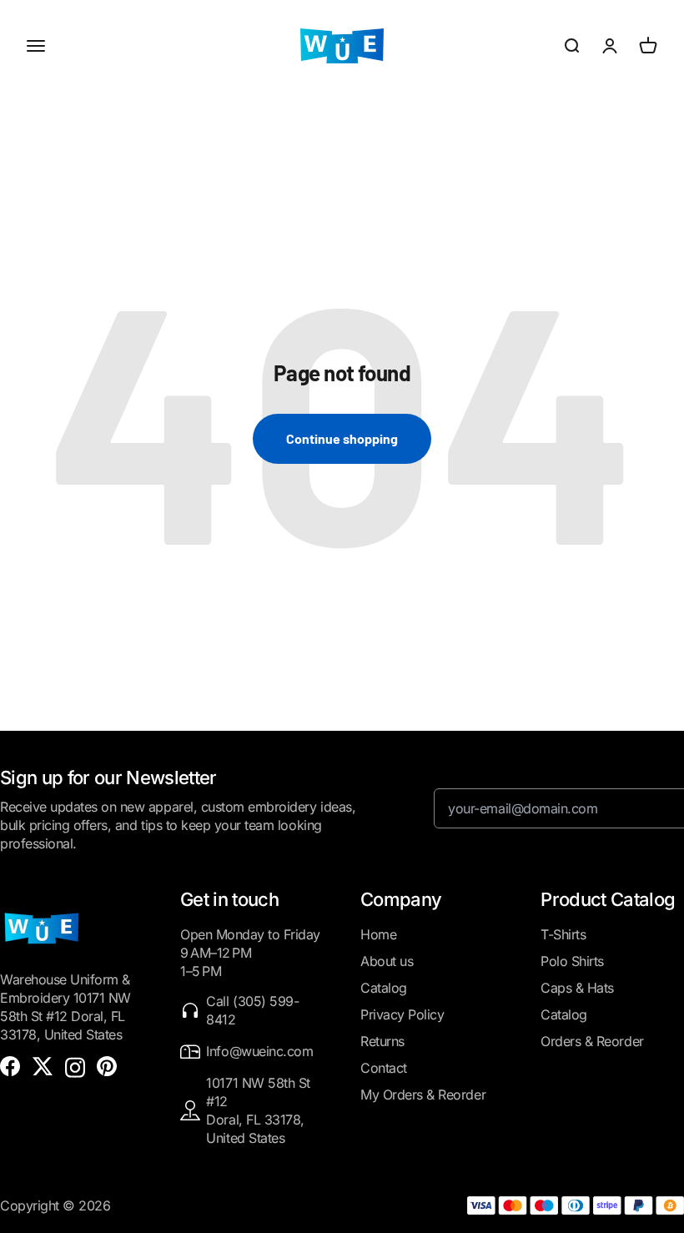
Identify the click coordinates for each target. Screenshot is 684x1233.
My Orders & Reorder (422, 1094)
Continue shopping (342, 438)
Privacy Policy (402, 1014)
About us (386, 961)
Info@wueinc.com (259, 1051)
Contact (383, 1067)
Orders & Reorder (592, 1041)
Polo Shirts (572, 961)
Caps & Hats (577, 987)
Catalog (383, 987)
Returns (382, 1041)
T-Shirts (563, 934)
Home (378, 934)
